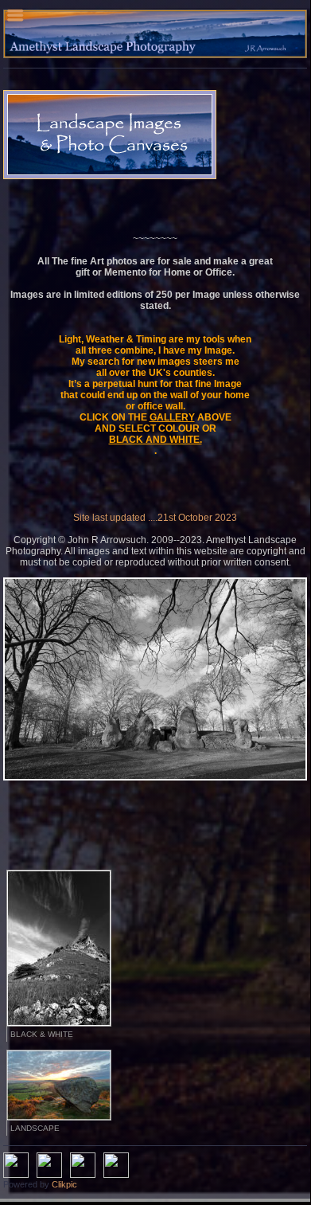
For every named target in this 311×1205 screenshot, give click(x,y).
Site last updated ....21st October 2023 (155, 517)
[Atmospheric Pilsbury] (155, 679)
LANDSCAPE (35, 1128)
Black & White (41, 1034)
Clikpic (64, 1184)
